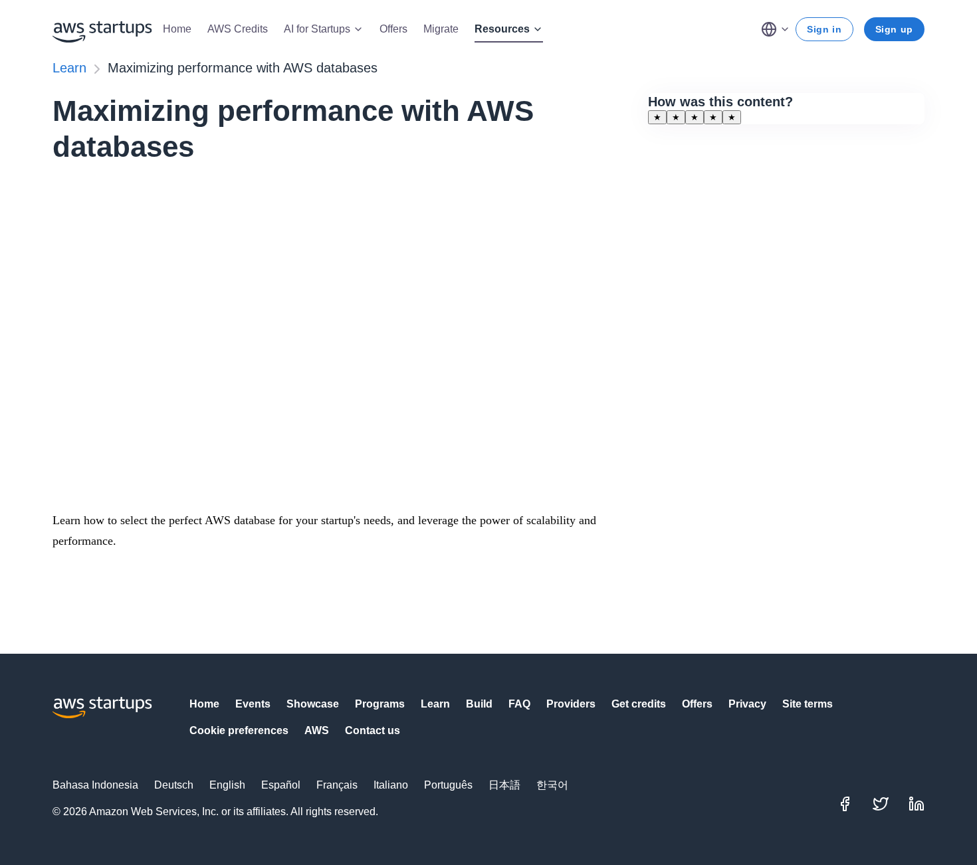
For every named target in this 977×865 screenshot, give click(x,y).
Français (337, 785)
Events (253, 704)
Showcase (312, 704)
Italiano (391, 785)
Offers (393, 29)
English (227, 785)
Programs (380, 704)
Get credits (638, 704)
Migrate (441, 29)
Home (177, 29)
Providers (571, 704)
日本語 (504, 785)
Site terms (807, 704)
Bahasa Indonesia (95, 785)
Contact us (372, 730)
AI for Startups (317, 29)
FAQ (519, 704)
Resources (502, 29)
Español (280, 785)
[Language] (775, 29)
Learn (69, 67)
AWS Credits (237, 29)
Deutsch (173, 785)
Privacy (747, 704)
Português (448, 785)
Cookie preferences (238, 730)
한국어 (552, 785)
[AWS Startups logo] (102, 29)
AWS (316, 730)
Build (479, 704)
